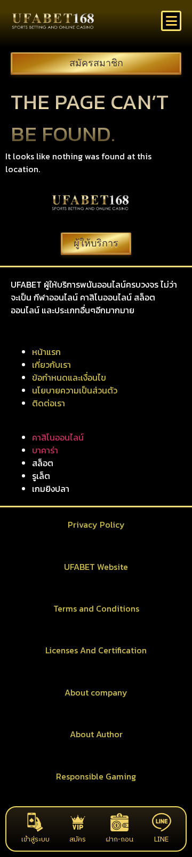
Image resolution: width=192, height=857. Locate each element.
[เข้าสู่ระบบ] (35, 822)
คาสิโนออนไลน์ (58, 437)
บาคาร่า (45, 450)
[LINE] (161, 822)
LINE (161, 839)
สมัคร (77, 839)
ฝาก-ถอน (119, 839)
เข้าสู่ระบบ (35, 839)
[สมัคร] (77, 822)
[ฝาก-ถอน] (119, 822)
